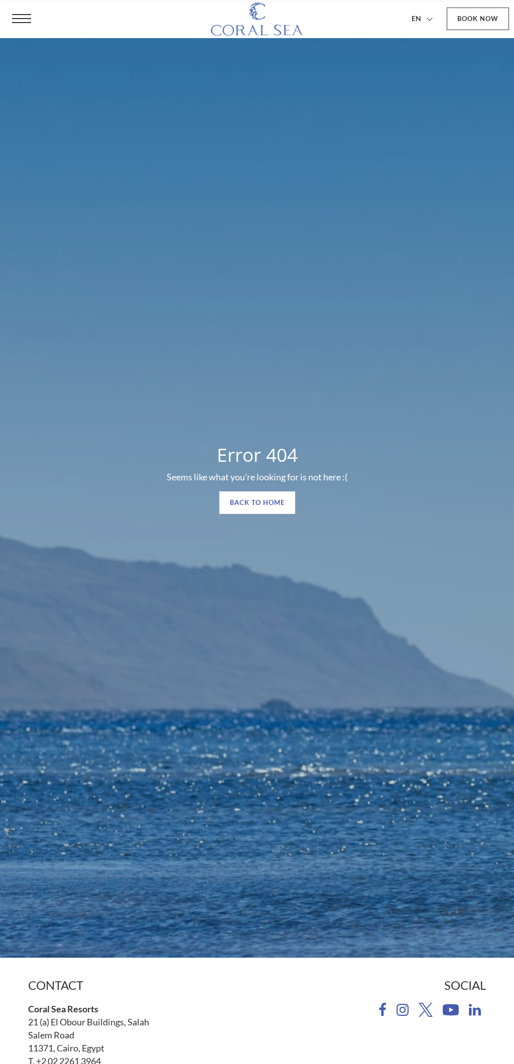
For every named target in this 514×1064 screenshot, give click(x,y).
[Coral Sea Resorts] (257, 19)
